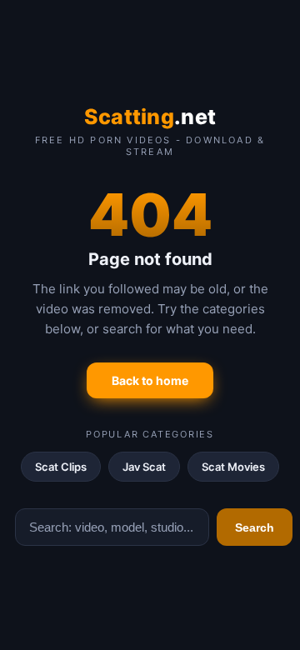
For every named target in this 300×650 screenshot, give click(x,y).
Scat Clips (61, 466)
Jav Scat (144, 466)
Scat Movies (233, 466)
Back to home (150, 380)
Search (254, 527)
